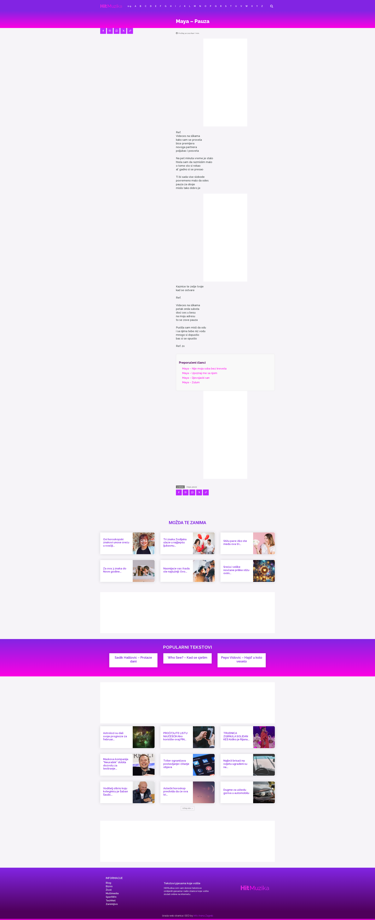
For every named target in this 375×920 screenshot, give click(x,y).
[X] (123, 31)
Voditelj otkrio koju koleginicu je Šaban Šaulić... (115, 791)
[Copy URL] (130, 31)
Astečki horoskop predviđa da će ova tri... (175, 791)
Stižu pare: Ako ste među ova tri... (235, 542)
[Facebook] (103, 31)
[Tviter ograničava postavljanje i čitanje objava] (204, 765)
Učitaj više (186, 808)
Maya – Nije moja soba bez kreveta (204, 368)
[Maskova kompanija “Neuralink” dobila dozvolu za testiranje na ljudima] (143, 765)
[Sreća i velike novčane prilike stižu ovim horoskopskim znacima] (264, 571)
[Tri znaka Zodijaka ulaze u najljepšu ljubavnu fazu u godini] (204, 543)
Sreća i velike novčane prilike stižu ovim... (236, 570)
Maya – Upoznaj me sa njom (199, 373)
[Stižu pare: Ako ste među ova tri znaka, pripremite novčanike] (264, 543)
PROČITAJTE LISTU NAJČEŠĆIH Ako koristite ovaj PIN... (175, 736)
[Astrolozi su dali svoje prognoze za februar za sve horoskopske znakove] (143, 737)
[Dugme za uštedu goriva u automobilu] (264, 792)
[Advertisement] (225, 82)
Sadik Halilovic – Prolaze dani (133, 659)
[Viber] (110, 31)
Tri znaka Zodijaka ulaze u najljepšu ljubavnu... (175, 542)
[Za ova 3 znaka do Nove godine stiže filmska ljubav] (143, 571)
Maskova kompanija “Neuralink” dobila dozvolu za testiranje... (115, 764)
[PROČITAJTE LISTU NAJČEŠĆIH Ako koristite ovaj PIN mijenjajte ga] (204, 737)
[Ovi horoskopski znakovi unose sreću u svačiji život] (143, 543)
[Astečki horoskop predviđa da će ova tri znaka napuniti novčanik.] (204, 792)
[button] (271, 6)
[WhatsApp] (117, 31)
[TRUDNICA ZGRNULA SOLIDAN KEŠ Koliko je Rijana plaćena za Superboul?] (264, 737)
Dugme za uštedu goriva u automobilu (236, 791)
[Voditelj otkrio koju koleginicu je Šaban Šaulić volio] (143, 792)
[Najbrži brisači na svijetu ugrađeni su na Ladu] (264, 765)
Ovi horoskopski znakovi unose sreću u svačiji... (116, 542)
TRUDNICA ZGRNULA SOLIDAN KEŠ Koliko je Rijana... (236, 736)
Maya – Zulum (191, 382)
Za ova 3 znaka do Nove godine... (114, 570)
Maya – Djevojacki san (195, 377)
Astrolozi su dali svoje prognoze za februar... (115, 736)
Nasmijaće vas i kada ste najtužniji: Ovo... (176, 570)
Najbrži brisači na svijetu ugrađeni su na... (235, 763)
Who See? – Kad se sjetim (187, 657)
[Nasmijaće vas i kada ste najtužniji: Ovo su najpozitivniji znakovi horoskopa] (204, 571)
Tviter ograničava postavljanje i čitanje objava (176, 763)
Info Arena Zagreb (203, 915)
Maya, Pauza (191, 487)
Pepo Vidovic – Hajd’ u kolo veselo (241, 659)
